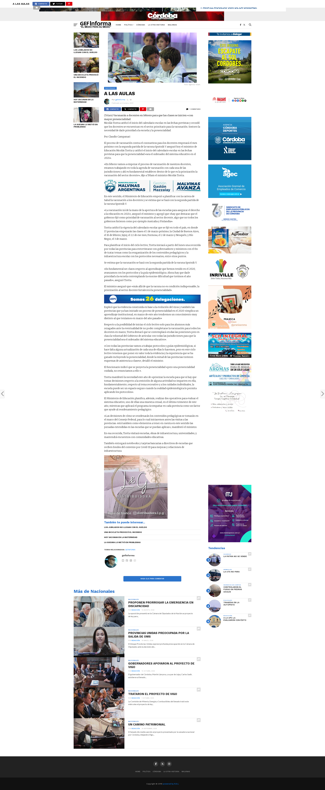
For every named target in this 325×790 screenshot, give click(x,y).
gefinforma (120, 100)
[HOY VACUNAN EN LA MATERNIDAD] (86, 96)
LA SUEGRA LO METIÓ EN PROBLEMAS (86, 125)
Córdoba (140, 25)
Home (118, 25)
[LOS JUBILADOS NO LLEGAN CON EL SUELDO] (86, 47)
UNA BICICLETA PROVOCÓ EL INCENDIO (86, 76)
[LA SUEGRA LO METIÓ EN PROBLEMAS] (86, 121)
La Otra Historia (156, 25)
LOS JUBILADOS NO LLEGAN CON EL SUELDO (85, 51)
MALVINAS (172, 25)
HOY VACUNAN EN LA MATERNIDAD (83, 100)
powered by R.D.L (171, 784)
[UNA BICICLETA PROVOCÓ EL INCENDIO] (86, 72)
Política (128, 25)
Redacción (136, 610)
